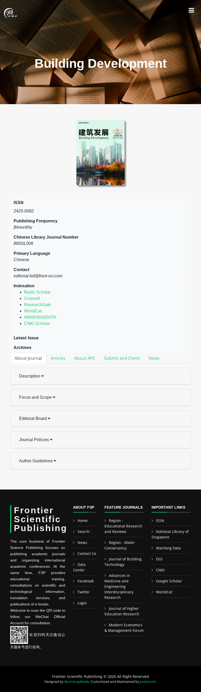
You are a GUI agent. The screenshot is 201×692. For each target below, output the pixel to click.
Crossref (32, 298)
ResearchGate (37, 304)
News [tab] (154, 358)
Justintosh (148, 681)
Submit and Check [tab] (122, 358)
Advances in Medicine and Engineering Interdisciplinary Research (118, 586)
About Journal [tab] (28, 358)
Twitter (83, 591)
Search (83, 531)
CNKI (160, 569)
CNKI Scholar (37, 323)
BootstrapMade (76, 681)
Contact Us (86, 553)
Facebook (85, 580)
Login (82, 602)
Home (82, 520)
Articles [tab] (58, 358)
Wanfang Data (168, 547)
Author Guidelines (36, 461)
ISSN (160, 520)
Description (30, 376)
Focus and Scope (36, 397)
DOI (159, 558)
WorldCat (33, 311)
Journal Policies (34, 439)
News (82, 542)
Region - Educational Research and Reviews (123, 526)
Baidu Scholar (37, 292)
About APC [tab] (84, 358)
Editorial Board (33, 418)
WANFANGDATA (40, 317)
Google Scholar (169, 580)
